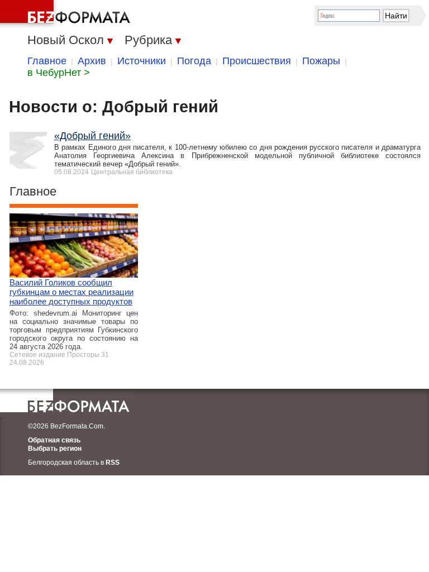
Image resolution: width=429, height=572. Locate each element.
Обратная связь (54, 440)
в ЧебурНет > (58, 72)
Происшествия (256, 60)
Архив (92, 60)
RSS (113, 462)
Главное (46, 60)
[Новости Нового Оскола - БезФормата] (67, 14)
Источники (141, 60)
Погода (194, 60)
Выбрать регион (55, 448)
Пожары (321, 60)
